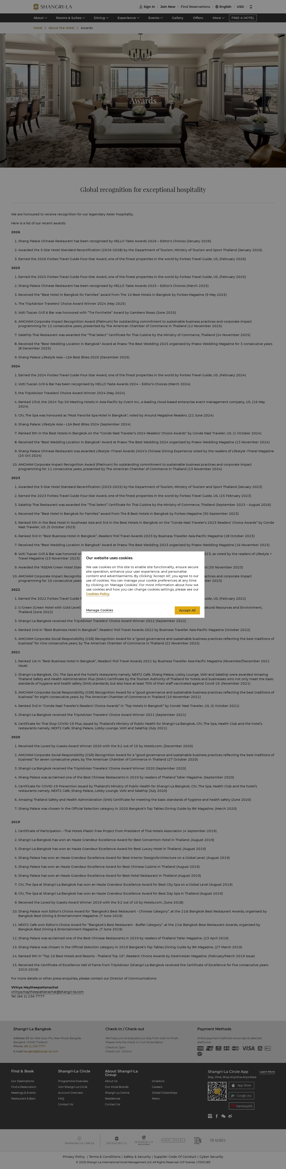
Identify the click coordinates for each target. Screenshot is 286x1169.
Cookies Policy (97, 594)
